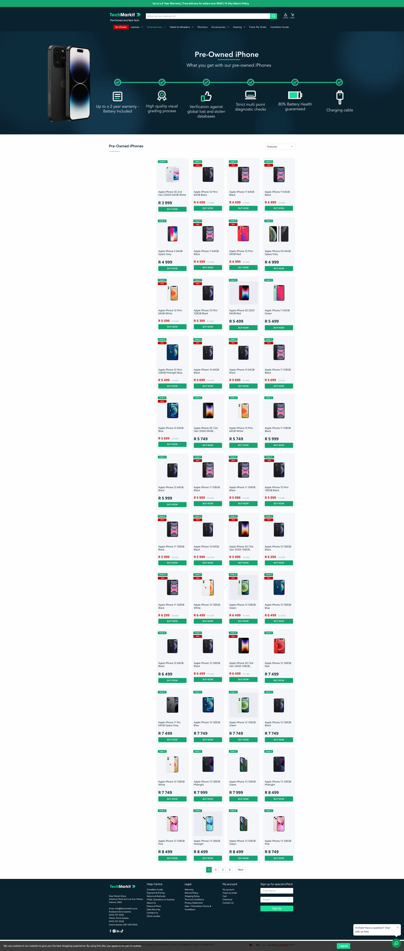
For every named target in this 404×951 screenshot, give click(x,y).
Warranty (189, 889)
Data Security (153, 909)
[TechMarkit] (125, 16)
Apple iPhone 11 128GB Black (278, 371)
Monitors (203, 27)
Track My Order (258, 27)
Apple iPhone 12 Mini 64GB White (170, 312)
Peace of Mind (154, 906)
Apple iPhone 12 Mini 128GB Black (205, 312)
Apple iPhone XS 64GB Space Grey (278, 253)
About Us (151, 903)
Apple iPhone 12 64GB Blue (171, 429)
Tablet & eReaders (180, 27)
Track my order (230, 893)
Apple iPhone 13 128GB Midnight (207, 783)
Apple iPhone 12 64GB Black (206, 371)
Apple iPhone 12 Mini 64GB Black (205, 193)
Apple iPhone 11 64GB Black (241, 193)
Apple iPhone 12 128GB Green (242, 606)
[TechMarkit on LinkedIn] (117, 931)
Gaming (237, 27)
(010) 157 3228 (116, 921)
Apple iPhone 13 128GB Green (242, 783)
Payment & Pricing (156, 893)
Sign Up (276, 908)
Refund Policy (191, 893)
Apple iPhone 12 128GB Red (278, 665)
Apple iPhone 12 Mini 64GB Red (241, 253)
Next (240, 869)
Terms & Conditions (194, 899)
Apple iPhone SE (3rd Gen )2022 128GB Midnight (241, 548)
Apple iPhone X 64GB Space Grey (170, 253)
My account (228, 889)
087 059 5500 (130, 924)
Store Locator (153, 916)
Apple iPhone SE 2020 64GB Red (242, 312)
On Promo (121, 27)
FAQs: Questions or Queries (161, 899)
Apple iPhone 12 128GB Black (278, 548)
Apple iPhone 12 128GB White (207, 606)
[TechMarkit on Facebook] (110, 931)
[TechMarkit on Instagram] (114, 931)
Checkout (227, 899)
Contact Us (152, 912)
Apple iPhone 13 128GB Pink (171, 842)
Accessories (218, 27)
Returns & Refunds (156, 896)
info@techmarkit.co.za (126, 908)
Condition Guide (279, 27)
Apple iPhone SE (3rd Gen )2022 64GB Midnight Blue (206, 429)
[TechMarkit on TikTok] (121, 931)
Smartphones (154, 27)
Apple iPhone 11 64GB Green (277, 312)
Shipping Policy (192, 896)
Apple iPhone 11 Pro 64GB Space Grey (169, 724)
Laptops (135, 27)
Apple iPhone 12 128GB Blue (278, 606)
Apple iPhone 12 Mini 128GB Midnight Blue (170, 371)
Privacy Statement (194, 903)
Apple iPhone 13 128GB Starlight (207, 842)
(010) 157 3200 (116, 915)
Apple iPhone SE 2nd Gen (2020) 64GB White (172, 193)
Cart (225, 896)
